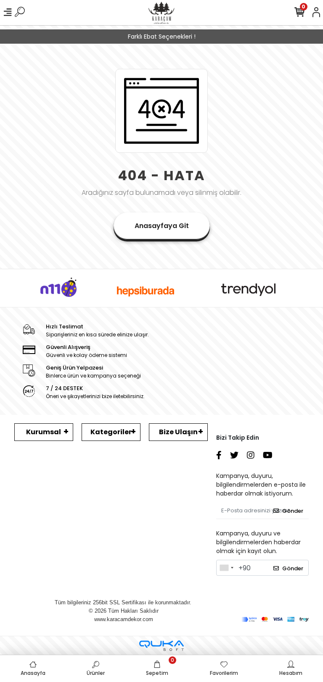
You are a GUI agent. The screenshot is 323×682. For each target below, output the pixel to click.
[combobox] (226, 567)
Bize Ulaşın (178, 432)
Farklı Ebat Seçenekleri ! (162, 36)
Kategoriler (111, 432)
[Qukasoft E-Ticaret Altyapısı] (161, 645)
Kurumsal (43, 432)
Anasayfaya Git (162, 226)
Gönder (292, 511)
